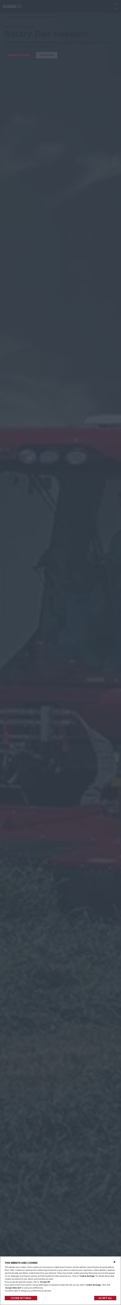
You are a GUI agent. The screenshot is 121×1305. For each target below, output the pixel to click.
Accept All (105, 1298)
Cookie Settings (21, 1298)
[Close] (114, 1262)
